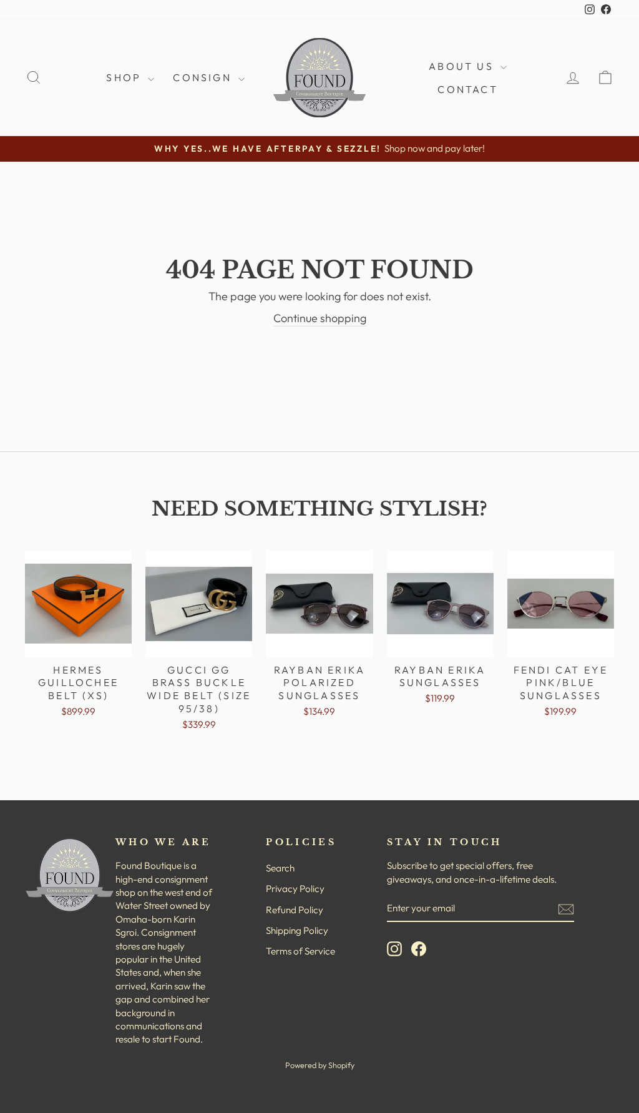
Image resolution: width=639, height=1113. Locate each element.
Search (280, 868)
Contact (467, 89)
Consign (204, 77)
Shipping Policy (297, 930)
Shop (125, 77)
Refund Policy (294, 910)
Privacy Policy (295, 889)
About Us (463, 66)
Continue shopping (319, 318)
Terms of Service (300, 951)
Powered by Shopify (319, 1065)
